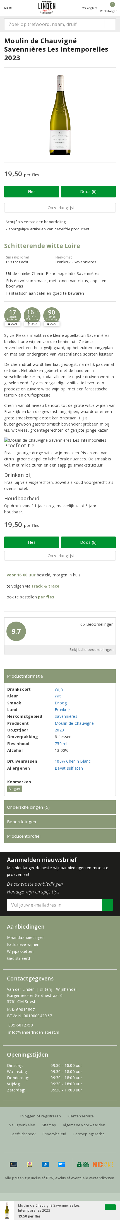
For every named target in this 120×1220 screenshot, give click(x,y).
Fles (31, 191)
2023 (59, 730)
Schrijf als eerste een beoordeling (36, 221)
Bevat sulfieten (69, 768)
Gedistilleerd (18, 958)
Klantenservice (81, 1115)
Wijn (59, 689)
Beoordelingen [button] (21, 821)
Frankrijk (63, 709)
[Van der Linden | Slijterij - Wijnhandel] (46, 7)
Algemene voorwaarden (84, 1124)
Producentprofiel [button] (23, 836)
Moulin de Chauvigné (74, 723)
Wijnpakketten (20, 951)
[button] (12, 315)
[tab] (60, 676)
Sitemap (49, 1124)
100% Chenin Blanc (73, 761)
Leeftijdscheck (23, 1133)
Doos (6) (88, 191)
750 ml (61, 743)
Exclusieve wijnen (23, 944)
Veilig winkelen (22, 1124)
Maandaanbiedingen (26, 937)
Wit (58, 696)
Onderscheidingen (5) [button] (28, 807)
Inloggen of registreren (40, 1115)
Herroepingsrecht (88, 1133)
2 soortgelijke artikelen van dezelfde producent (48, 228)
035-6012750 (20, 1025)
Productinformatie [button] (25, 676)
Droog (61, 703)
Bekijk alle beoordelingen (91, 649)
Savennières (66, 716)
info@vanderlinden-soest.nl (33, 1032)
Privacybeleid (54, 1133)
